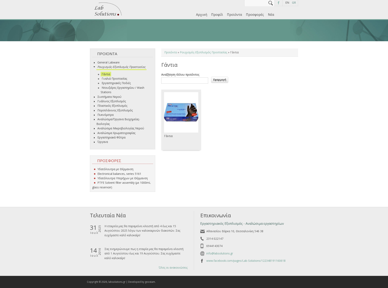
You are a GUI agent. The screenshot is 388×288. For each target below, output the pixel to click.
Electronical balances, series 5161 (119, 174)
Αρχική (201, 14)
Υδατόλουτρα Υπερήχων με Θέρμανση (122, 178)
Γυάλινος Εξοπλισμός (111, 101)
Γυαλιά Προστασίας (114, 78)
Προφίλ (217, 14)
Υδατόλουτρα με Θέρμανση (115, 169)
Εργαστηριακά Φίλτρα (111, 137)
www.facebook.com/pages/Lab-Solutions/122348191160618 (246, 261)
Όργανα (102, 142)
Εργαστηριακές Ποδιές (116, 83)
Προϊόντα (234, 14)
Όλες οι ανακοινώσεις (173, 267)
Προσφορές (255, 14)
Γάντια (106, 74)
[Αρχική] (108, 16)
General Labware (108, 62)
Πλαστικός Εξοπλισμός (112, 106)
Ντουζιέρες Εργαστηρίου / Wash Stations (122, 90)
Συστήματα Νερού (109, 97)
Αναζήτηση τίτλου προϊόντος (180, 74)
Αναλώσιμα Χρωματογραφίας (116, 133)
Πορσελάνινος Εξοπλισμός (115, 110)
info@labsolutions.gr (219, 253)
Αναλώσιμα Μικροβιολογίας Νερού (120, 128)
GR (294, 2)
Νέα (271, 14)
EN (287, 2)
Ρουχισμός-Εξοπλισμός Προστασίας (121, 67)
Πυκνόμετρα (105, 115)
